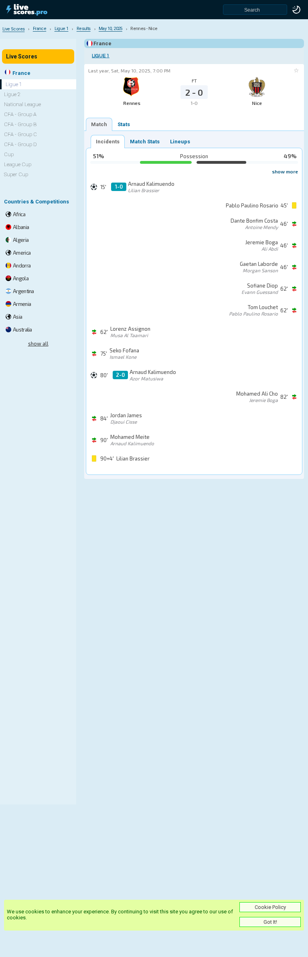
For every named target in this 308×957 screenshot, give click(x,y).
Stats (124, 124)
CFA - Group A (20, 114)
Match (99, 124)
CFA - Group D (20, 144)
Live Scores (21, 56)
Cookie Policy (270, 907)
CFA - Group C (20, 134)
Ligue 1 (100, 55)
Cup (9, 154)
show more (285, 171)
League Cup (17, 164)
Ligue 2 (12, 94)
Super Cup (16, 174)
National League (22, 104)
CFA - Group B (20, 124)
